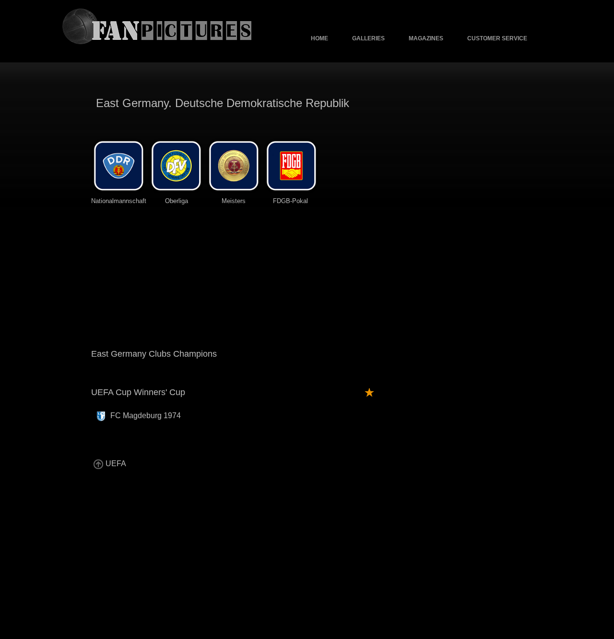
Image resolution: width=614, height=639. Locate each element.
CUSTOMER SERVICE (497, 38)
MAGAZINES (426, 38)
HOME (319, 38)
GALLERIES (368, 38)
